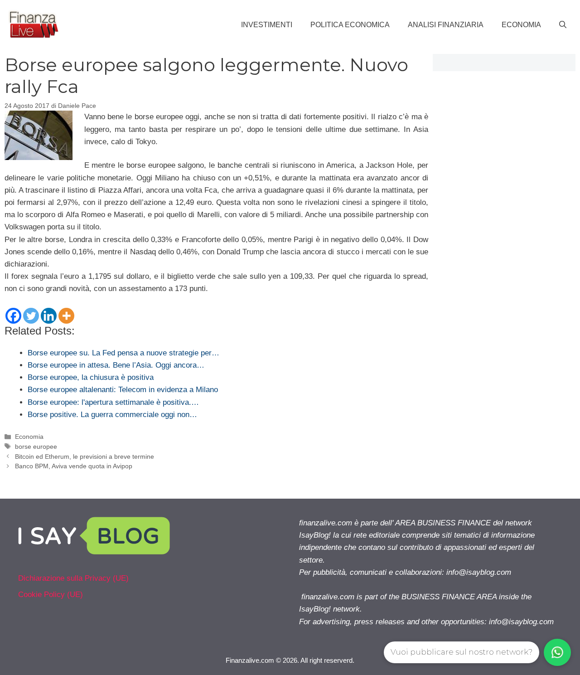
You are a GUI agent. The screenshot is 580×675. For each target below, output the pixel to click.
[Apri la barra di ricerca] (562, 25)
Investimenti (266, 25)
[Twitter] (31, 316)
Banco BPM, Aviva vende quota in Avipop (73, 466)
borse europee (36, 446)
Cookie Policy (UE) (50, 594)
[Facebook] (13, 316)
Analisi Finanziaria (445, 25)
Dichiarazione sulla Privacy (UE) (73, 578)
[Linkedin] (49, 316)
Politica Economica (350, 25)
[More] (66, 316)
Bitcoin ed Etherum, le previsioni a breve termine (84, 456)
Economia (521, 25)
